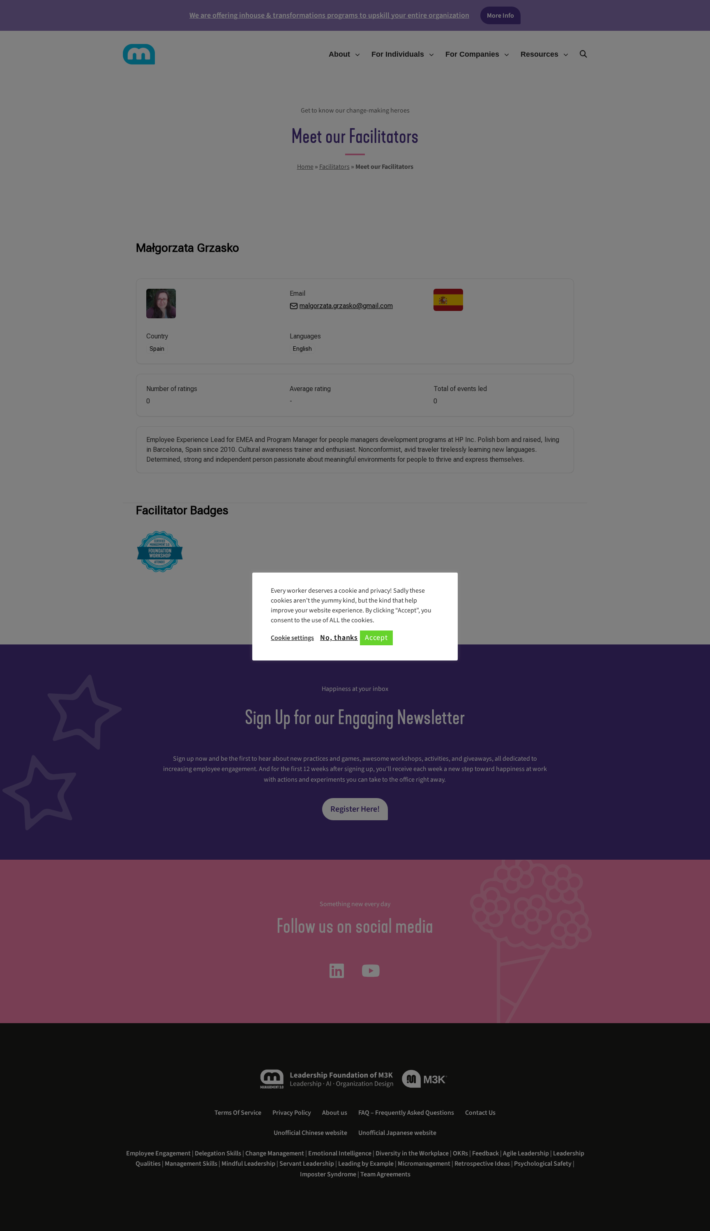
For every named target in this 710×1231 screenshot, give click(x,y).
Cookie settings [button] (292, 638)
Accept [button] (376, 638)
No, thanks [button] (339, 638)
